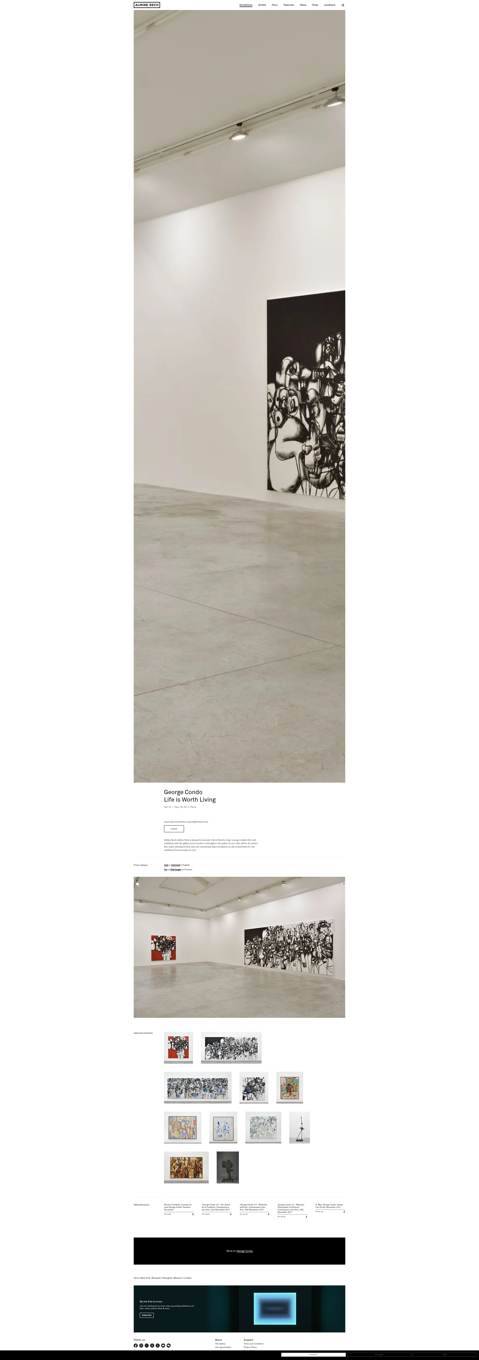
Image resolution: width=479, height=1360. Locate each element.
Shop (315, 5)
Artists (262, 5)
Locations (329, 5)
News (303, 5)
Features (289, 5)
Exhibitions (246, 5)
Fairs (275, 5)
